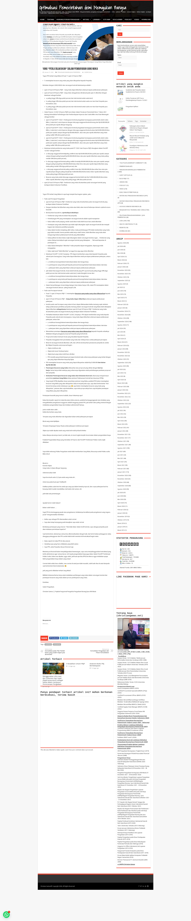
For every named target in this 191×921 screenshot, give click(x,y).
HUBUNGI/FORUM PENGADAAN (67, 19)
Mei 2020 (120, 499)
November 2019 (122, 516)
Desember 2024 (122, 311)
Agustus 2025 (121, 284)
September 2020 (122, 486)
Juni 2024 (120, 332)
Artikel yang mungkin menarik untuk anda (129, 85)
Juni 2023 (120, 373)
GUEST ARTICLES (124, 175)
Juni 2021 (120, 455)
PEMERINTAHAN (124, 166)
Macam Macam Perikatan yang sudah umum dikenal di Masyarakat (139, 138)
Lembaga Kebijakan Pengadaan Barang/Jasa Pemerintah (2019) (130, 746)
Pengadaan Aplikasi (132, 106)
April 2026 (120, 256)
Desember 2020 (122, 475)
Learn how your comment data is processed (79, 750)
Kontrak (48, 644)
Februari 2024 (121, 345)
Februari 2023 (121, 386)
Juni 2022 (120, 414)
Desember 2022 (122, 393)
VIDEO (136, 19)
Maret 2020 (121, 506)
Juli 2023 (120, 369)
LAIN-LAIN (122, 221)
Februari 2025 (121, 304)
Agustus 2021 (121, 448)
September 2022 (122, 403)
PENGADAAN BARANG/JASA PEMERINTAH (68, 72)
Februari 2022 (121, 427)
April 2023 (120, 380)
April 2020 (120, 503)
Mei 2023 (120, 376)
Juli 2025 (120, 287)
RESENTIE (122, 227)
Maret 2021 (121, 465)
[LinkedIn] (143, 886)
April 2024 (120, 338)
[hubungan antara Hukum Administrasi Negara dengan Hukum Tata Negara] (123, 129)
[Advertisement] (95, 905)
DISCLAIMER (117, 19)
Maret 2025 (121, 301)
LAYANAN (96, 19)
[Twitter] (141, 886)
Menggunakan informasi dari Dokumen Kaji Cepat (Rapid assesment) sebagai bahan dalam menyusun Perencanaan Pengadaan (53, 680)
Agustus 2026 (121, 243)
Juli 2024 (120, 328)
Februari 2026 (121, 263)
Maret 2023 (121, 383)
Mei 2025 (120, 294)
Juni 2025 (120, 291)
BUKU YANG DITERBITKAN (127, 192)
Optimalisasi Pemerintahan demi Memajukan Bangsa (82, 7)
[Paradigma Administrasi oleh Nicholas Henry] (123, 148)
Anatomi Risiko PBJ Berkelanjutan (97, 665)
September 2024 (122, 321)
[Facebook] (139, 886)
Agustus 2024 (121, 325)
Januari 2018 (121, 527)
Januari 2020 (121, 513)
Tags (136, 121)
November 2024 (122, 315)
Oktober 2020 (121, 482)
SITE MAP (106, 19)
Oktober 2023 (121, 359)
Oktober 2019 (121, 520)
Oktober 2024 (121, 318)
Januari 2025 (121, 308)
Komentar (143, 121)
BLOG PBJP (122, 178)
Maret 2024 (121, 342)
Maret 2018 (121, 523)
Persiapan (57, 644)
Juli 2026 (120, 246)
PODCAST (128, 19)
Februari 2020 (121, 509)
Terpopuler (121, 121)
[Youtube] (145, 886)
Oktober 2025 (121, 277)
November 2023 (122, 356)
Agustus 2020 (121, 489)
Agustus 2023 (121, 366)
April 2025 (120, 297)
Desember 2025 (122, 270)
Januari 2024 (121, 349)
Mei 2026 (120, 253)
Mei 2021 (120, 458)
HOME (42, 19)
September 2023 (122, 362)
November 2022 (122, 397)
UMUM (121, 182)
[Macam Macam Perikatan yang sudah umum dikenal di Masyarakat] (123, 138)
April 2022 (120, 421)
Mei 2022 (120, 417)
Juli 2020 (120, 492)
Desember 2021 (122, 434)
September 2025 (122, 280)
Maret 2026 (121, 260)
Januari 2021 (121, 472)
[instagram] (148, 886)
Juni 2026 (120, 250)
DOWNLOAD (146, 19)
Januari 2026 (121, 267)
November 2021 (122, 438)
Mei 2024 (120, 335)
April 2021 (120, 462)
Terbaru (130, 121)
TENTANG (50, 19)
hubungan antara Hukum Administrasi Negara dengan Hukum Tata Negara (139, 128)
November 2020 (122, 479)
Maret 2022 (121, 424)
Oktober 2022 (121, 400)
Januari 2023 (121, 390)
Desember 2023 (122, 352)
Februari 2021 (121, 468)
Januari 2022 (121, 431)
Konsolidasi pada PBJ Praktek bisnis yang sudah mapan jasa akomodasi (55, 651)
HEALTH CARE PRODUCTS (127, 224)
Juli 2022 (120, 410)
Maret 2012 (121, 530)
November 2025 (122, 273)
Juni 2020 (120, 496)
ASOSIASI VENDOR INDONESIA (129, 206)
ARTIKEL (86, 19)
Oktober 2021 (121, 441)
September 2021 (122, 444)
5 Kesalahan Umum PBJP (75, 664)
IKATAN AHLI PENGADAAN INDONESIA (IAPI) (133, 195)
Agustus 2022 (121, 407)
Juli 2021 (120, 451)
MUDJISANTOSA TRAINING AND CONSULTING (134, 210)
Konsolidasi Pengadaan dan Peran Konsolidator (99, 650)
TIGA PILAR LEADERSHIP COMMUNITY (131, 163)
